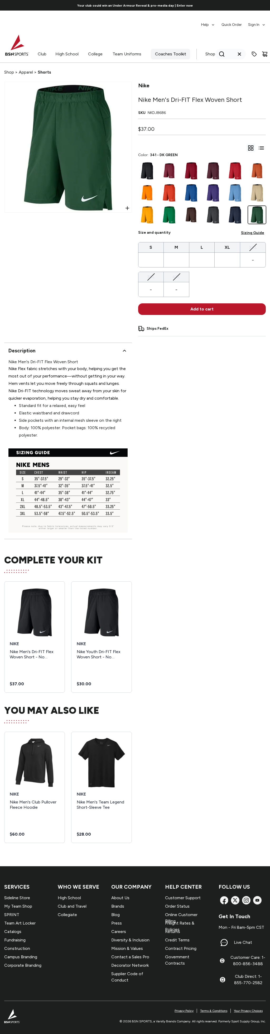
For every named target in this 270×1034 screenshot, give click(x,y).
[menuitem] (208, 22)
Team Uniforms (127, 53)
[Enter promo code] (254, 54)
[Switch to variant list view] (261, 147)
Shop (210, 53)
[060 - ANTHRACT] (213, 215)
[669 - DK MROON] (213, 171)
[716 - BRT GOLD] (147, 215)
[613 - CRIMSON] (191, 171)
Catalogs (12, 931)
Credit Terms (177, 939)
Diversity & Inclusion (130, 939)
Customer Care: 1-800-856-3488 (247, 960)
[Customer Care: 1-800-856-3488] (222, 960)
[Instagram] (246, 900)
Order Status (177, 906)
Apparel (26, 72)
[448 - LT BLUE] (235, 193)
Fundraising (15, 939)
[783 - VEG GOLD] (257, 193)
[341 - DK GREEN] (257, 215)
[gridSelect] (250, 147)
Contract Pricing (180, 948)
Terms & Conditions (213, 1011)
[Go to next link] (233, 5)
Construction (17, 948)
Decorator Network (130, 965)
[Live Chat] (224, 942)
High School (67, 53)
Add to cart (202, 309)
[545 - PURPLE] (213, 193)
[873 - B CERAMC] (147, 193)
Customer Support (183, 897)
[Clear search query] (239, 54)
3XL (151, 276)
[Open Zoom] (127, 208)
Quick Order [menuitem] (231, 24)
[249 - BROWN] (191, 215)
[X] (235, 900)
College (95, 53)
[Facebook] (224, 900)
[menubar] (233, 22)
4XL (176, 276)
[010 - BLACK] (147, 171)
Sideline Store (17, 897)
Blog (115, 914)
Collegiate (67, 914)
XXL (253, 247)
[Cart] (264, 54)
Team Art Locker (20, 923)
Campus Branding (20, 956)
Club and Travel (72, 906)
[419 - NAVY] (235, 215)
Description (21, 351)
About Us (120, 897)
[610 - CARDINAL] (169, 171)
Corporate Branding (22, 965)
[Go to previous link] (37, 5)
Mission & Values (127, 948)
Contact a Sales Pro (130, 956)
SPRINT (11, 914)
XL (227, 247)
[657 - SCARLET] (235, 171)
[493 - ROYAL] (191, 193)
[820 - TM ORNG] (169, 193)
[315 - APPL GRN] (169, 215)
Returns (172, 931)
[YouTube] (257, 900)
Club (42, 53)
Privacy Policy (184, 1011)
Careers (118, 931)
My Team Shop (18, 906)
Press (116, 923)
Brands (117, 906)
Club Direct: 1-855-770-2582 (248, 979)
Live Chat (243, 942)
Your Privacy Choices (248, 1011)
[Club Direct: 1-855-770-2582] (222, 979)
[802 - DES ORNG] (257, 171)
